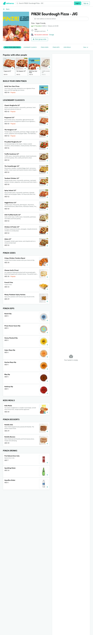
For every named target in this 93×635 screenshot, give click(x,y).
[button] (9, 67)
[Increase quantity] (12, 68)
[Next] (49, 67)
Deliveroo (8, 3)
